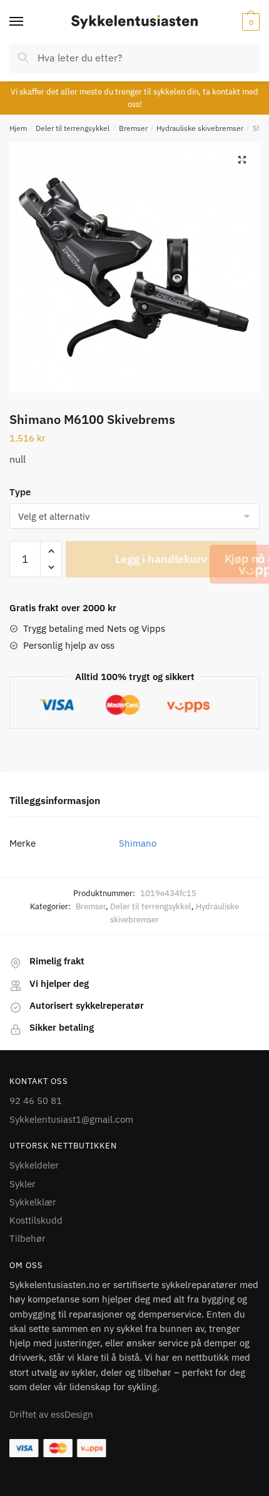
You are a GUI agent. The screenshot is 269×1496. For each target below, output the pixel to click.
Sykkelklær (32, 1202)
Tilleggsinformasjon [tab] (54, 800)
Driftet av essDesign (51, 1414)
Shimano (137, 843)
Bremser (133, 128)
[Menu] (28, 22)
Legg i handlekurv (161, 559)
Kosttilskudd (36, 1220)
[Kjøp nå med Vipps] (258, 564)
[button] (242, 159)
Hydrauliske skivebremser (199, 128)
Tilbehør (27, 1238)
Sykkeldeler (34, 1165)
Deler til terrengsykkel (72, 128)
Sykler (22, 1184)
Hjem (18, 128)
